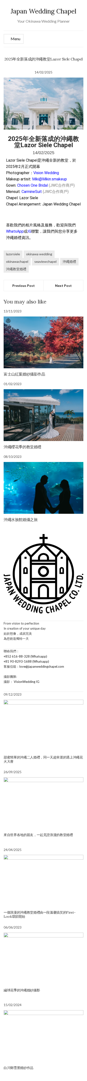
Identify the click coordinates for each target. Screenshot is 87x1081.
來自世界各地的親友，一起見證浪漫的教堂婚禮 (38, 835)
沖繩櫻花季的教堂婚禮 (22, 446)
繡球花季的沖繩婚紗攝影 (22, 990)
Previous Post (23, 285)
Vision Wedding (46, 173)
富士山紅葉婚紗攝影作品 (24, 374)
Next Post (63, 285)
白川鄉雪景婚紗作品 (18, 1068)
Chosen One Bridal (32, 185)
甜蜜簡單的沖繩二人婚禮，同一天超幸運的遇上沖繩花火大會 (43, 759)
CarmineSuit (32, 191)
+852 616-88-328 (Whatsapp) (25, 656)
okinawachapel (17, 261)
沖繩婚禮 (69, 261)
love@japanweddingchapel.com (41, 666)
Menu (15, 38)
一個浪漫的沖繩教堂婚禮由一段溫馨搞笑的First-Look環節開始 (39, 914)
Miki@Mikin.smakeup (49, 179)
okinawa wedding (39, 254)
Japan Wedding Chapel (43, 11)
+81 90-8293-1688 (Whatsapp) (26, 661)
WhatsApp (15, 231)
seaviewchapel (45, 261)
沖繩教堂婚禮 (16, 269)
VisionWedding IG (26, 682)
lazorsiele (13, 254)
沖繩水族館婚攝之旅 (20, 519)
